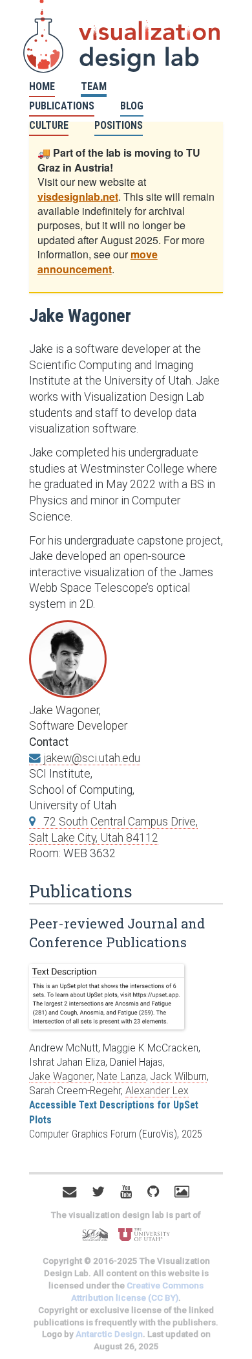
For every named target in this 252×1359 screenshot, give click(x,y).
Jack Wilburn (179, 1076)
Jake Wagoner (60, 1076)
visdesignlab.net (77, 196)
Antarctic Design (109, 1334)
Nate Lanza (121, 1076)
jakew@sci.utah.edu (90, 758)
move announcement (97, 261)
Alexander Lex (157, 1090)
